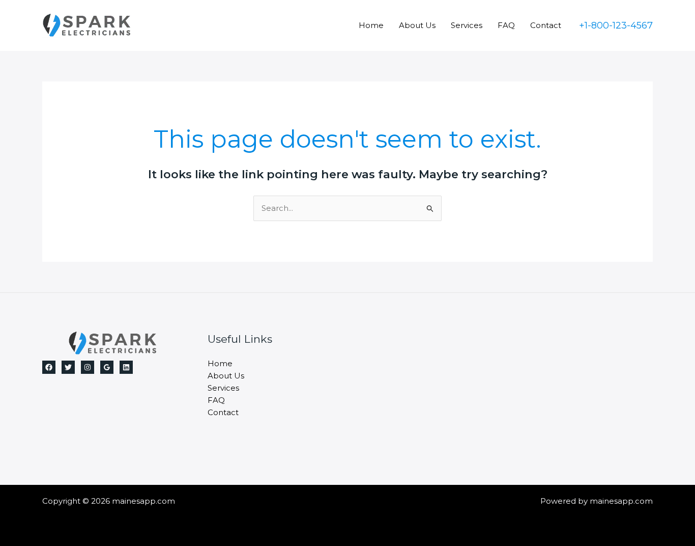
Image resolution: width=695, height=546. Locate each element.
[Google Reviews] (106, 367)
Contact (545, 25)
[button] (616, 25)
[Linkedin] (126, 367)
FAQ (506, 25)
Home (371, 25)
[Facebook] (48, 367)
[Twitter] (68, 367)
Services (466, 25)
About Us (417, 25)
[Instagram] (87, 367)
